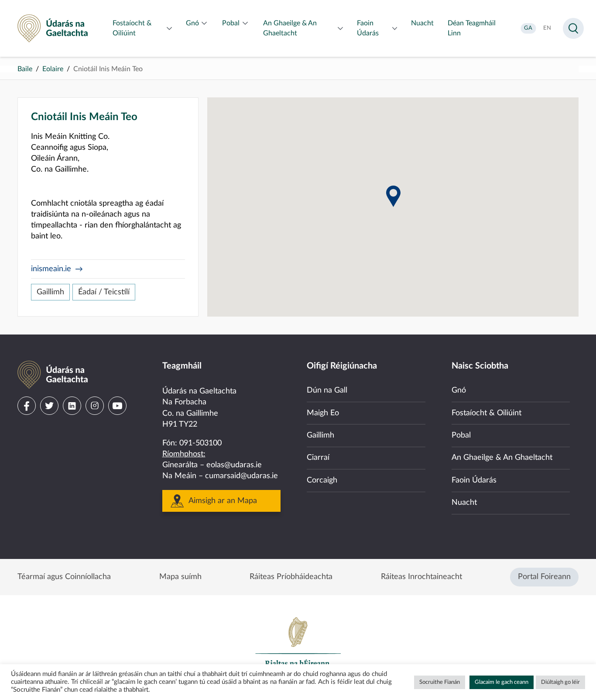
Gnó (459, 390)
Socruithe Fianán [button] (439, 682)
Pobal (461, 435)
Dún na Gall (327, 390)
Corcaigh (322, 480)
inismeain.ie (51, 269)
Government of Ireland (298, 646)
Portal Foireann (544, 577)
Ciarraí (318, 458)
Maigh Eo (323, 413)
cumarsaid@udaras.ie (241, 476)
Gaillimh (50, 292)
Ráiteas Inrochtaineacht (421, 577)
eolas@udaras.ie (234, 465)
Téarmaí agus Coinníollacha (64, 577)
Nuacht (464, 503)
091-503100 (200, 443)
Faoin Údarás (474, 480)
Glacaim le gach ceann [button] (501, 682)
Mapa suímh (180, 577)
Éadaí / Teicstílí (104, 292)
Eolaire (52, 69)
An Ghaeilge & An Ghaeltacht (502, 458)
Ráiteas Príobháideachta (291, 577)
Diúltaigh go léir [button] (560, 682)
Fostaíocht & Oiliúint (486, 413)
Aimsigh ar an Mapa (222, 501)
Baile (24, 69)
